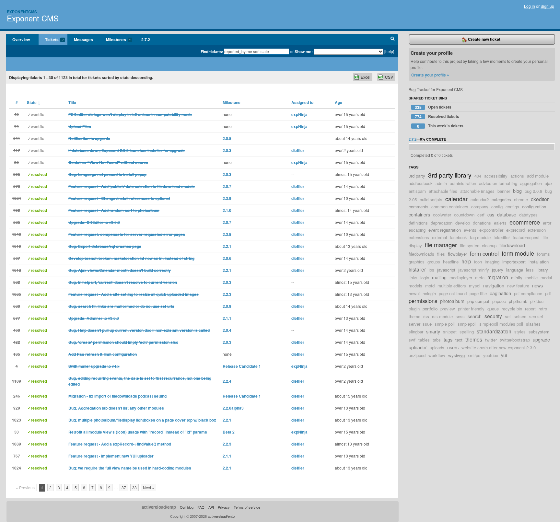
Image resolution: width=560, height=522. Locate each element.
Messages (83, 39)
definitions (418, 223)
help (466, 261)
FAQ (200, 507)
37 (124, 487)
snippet (450, 332)
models (415, 286)
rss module (442, 316)
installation (539, 262)
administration (463, 183)
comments (418, 206)
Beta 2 (229, 432)
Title (72, 102)
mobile (531, 277)
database (506, 214)
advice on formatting (498, 183)
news (537, 285)
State (34, 102)
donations (482, 223)
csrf (480, 215)
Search (392, 39)
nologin (429, 293)
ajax (549, 183)
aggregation (531, 183)
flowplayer (457, 254)
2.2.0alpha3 (233, 408)
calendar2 (480, 199)
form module (518, 253)
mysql (474, 286)
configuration (534, 206)
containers (419, 214)
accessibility (496, 176)
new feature (518, 286)
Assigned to (302, 102)
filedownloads (421, 254)
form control (484, 253)
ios (431, 270)
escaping (417, 230)
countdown (464, 215)
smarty (433, 331)
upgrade (541, 339)
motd (430, 286)
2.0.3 (227, 150)
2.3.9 (227, 198)
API (211, 507)
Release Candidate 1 (242, 366)
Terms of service (247, 507)
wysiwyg (456, 355)
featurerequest (526, 237)
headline (451, 262)
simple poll (445, 324)
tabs (437, 340)
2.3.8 (227, 234)
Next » (148, 487)
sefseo (520, 316)
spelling (467, 332)
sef (508, 316)
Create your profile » (430, 75)
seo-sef (536, 316)
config (497, 206)
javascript (446, 270)
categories (501, 199)
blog (517, 190)
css (490, 214)
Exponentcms (22, 12)
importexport (514, 262)
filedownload (512, 245)
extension (537, 230)
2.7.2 (145, 39)
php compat (478, 301)
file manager (441, 244)
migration (497, 277)
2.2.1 (227, 246)
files (441, 254)
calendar (456, 198)
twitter (491, 340)
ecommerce (524, 222)
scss (460, 316)
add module (538, 176)
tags (448, 339)
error (547, 223)
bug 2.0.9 (533, 191)
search (475, 316)
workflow (436, 355)
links (413, 277)
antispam (417, 191)
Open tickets (433, 107)
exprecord (515, 230)
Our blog (186, 507)
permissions (423, 301)
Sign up (547, 6)
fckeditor (502, 237)
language (514, 270)
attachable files (443, 191)
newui (414, 293)
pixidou (536, 301)
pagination (500, 293)
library (542, 270)
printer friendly (471, 309)
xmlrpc (474, 355)
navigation (493, 285)
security (493, 315)
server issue (420, 324)
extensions (419, 237)
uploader (418, 347)
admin (441, 183)
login (424, 277)
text (458, 340)
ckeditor (540, 199)
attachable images (477, 191)
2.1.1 (227, 318)
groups (433, 262)
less (530, 270)
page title (478, 293)
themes (473, 339)
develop (462, 223)
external (439, 237)
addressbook (421, 183)
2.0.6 (227, 258)
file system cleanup (478, 245)
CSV (389, 77)
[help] (389, 51)
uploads (437, 347)
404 (477, 176)
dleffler (297, 150)
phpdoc (499, 301)
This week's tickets (440, 126)
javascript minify (473, 270)
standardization (494, 331)
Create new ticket (483, 39)
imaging (492, 262)
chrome (521, 199)
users (453, 347)
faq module (480, 237)
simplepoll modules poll (501, 324)
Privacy (224, 507)
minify (516, 277)
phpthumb (518, 301)
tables (424, 340)
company (479, 206)
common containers (449, 206)
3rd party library (450, 174)
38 (134, 487)
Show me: (304, 51)
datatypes (528, 215)
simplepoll (467, 324)
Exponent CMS (33, 18)
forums (543, 254)
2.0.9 (227, 306)
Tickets (49, 40)
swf (412, 340)
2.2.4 (227, 381)
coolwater (442, 215)
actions (517, 176)
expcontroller (491, 230)
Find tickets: (212, 51)
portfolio (430, 309)
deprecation (441, 223)
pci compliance (528, 293)
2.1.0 (227, 210)
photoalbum (452, 300)
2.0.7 (227, 186)
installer (417, 269)
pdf (548, 293)
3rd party (417, 176)
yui (504, 355)
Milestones (112, 40)
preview (447, 309)
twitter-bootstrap (515, 340)
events (470, 230)
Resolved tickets (437, 116)
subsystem (539, 332)
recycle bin (512, 309)
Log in (529, 6)
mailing (439, 277)
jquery (497, 270)
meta (479, 277)
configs (512, 206)
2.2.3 (227, 294)
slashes (533, 324)
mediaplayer (460, 277)
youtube (490, 355)
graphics (417, 262)
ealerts (500, 223)
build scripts (431, 199)
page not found (453, 293)
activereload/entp (159, 507)
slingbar (416, 332)
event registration (444, 230)
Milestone (231, 102)
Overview (21, 39)
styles (520, 332)
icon (478, 262)
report (530, 309)
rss (426, 316)
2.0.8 (227, 138)
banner (503, 191)
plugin (414, 309)
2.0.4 (227, 330)
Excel (365, 77)
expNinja (299, 114)
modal (546, 277)
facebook (458, 237)
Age (338, 102)
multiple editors (452, 286)
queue (493, 309)
